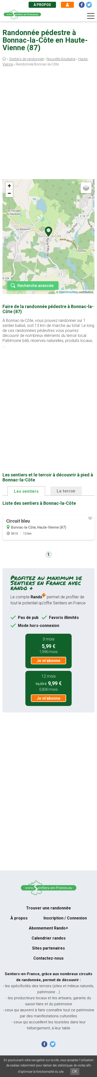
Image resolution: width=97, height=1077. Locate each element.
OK (74, 1071)
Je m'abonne (48, 660)
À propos (42, 5)
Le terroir (66, 490)
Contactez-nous (48, 958)
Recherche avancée (35, 285)
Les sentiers (26, 491)
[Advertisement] (48, 124)
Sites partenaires (48, 948)
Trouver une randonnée (48, 908)
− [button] (9, 193)
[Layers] (86, 187)
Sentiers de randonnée (26, 59)
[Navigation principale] (91, 16)
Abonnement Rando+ (48, 928)
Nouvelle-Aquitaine (61, 59)
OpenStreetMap (68, 292)
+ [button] (9, 186)
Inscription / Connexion (65, 918)
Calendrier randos (49, 938)
